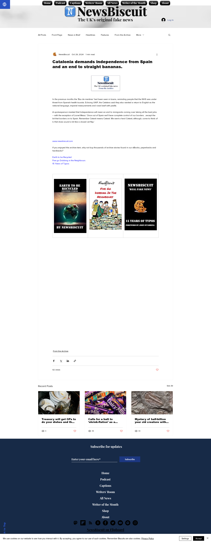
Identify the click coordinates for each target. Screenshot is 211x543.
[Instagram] (135, 522)
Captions (105, 485)
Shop (105, 511)
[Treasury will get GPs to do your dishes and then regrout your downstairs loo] (59, 402)
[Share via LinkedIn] (67, 361)
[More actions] (157, 54)
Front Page (57, 35)
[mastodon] (75, 522)
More (138, 35)
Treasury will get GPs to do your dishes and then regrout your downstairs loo (59, 420)
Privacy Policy (147, 538)
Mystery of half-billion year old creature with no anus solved (150, 420)
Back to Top (4, 530)
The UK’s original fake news (105, 19)
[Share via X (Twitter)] (60, 361)
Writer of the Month (105, 504)
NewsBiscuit (112, 11)
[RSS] (90, 522)
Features (105, 35)
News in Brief (74, 35)
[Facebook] (105, 522)
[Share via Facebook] (53, 361)
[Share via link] (74, 361)
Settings (185, 538)
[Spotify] (127, 522)
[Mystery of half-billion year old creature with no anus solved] (152, 402)
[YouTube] (120, 522)
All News (105, 498)
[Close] (207, 538)
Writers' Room (105, 492)
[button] (169, 35)
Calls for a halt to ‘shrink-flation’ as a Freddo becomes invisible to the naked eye (103, 420)
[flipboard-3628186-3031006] (83, 522)
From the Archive (122, 35)
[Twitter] (112, 522)
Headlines (90, 35)
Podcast (105, 479)
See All (170, 386)
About (105, 517)
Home (105, 473)
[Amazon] (97, 522)
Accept (198, 538)
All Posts (42, 35)
